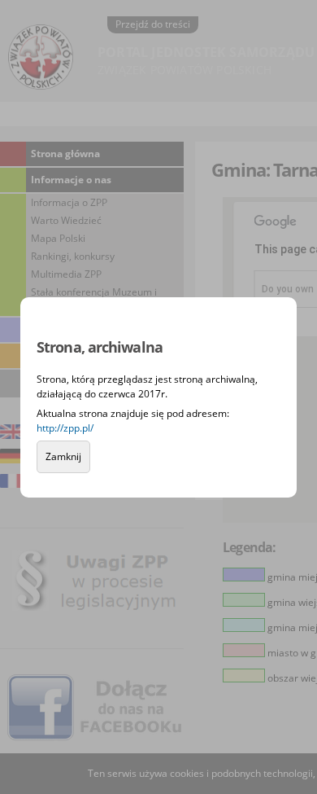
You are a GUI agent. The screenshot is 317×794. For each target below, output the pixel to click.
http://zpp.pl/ (65, 428)
